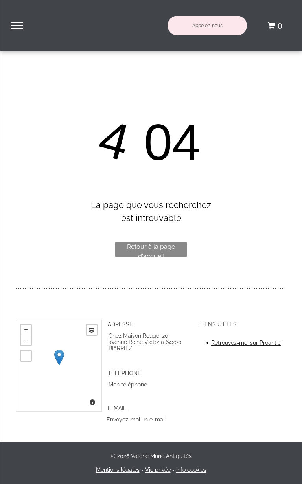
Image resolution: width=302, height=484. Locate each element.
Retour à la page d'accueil (151, 250)
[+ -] (58, 365)
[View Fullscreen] (26, 356)
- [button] (26, 340)
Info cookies (191, 470)
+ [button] (26, 330)
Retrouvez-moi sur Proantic (246, 343)
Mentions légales (118, 470)
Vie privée (158, 470)
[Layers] (92, 330)
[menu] (17, 25)
